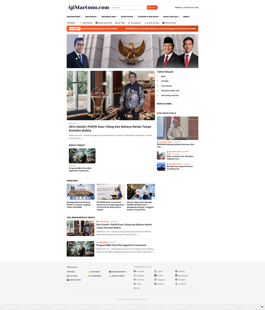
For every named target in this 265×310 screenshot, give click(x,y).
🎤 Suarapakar (102, 242)
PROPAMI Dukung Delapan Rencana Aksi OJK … (175, 145)
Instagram (161, 280)
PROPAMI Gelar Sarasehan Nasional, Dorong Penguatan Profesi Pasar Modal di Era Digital (150, 28)
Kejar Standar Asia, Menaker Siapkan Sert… (180, 157)
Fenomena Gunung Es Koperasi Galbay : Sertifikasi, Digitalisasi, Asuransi (153, 204)
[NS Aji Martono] (88, 7)
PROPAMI (165, 81)
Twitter (159, 271)
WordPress (141, 280)
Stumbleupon (183, 275)
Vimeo (139, 284)
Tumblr (160, 275)
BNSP (163, 76)
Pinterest (181, 271)
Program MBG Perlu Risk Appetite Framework (80, 169)
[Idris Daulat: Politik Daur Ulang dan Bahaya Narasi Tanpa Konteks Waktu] (111, 95)
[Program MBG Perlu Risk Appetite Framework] (82, 155)
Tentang (71, 272)
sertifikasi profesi (170, 95)
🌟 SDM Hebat (94, 272)
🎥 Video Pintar (74, 280)
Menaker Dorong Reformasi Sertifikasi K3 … (180, 167)
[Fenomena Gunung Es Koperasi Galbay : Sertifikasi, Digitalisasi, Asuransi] (154, 192)
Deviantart (182, 284)
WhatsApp (140, 275)
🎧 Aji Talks (72, 276)
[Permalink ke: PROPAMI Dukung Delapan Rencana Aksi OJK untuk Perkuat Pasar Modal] (177, 128)
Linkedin (160, 284)
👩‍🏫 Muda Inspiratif (117, 272)
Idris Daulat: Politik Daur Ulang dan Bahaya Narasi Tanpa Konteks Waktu (110, 129)
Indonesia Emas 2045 (170, 91)
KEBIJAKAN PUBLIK (166, 113)
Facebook (140, 271)
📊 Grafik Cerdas (116, 276)
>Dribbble (181, 280)
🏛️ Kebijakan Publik (164, 142)
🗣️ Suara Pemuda (102, 222)
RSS (138, 288)
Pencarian (152, 7)
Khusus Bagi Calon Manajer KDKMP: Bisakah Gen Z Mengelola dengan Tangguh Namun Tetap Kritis (123, 206)
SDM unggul (166, 86)
